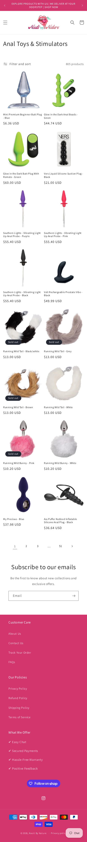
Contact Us (15, 643)
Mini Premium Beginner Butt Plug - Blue (22, 116)
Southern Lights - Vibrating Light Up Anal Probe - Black (22, 293)
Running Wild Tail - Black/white (21, 351)
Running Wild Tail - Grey (58, 351)
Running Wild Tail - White (58, 407)
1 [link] (15, 546)
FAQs (11, 662)
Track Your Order (19, 652)
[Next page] (72, 546)
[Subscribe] (73, 596)
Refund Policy (17, 698)
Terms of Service (19, 717)
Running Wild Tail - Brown (18, 407)
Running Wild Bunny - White (60, 463)
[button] (5, 22)
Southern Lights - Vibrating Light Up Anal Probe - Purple (22, 234)
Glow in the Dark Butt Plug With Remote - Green (21, 175)
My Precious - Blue (13, 519)
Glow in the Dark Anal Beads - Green (61, 116)
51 (60, 546)
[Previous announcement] (4, 5)
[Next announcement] (82, 5)
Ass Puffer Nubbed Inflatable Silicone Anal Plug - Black (60, 520)
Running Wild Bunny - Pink (18, 463)
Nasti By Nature (37, 833)
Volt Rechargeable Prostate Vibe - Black (63, 293)
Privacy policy (59, 833)
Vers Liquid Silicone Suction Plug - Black (63, 175)
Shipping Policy (18, 708)
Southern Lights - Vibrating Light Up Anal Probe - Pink (63, 234)
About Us (14, 633)
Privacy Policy (17, 688)
